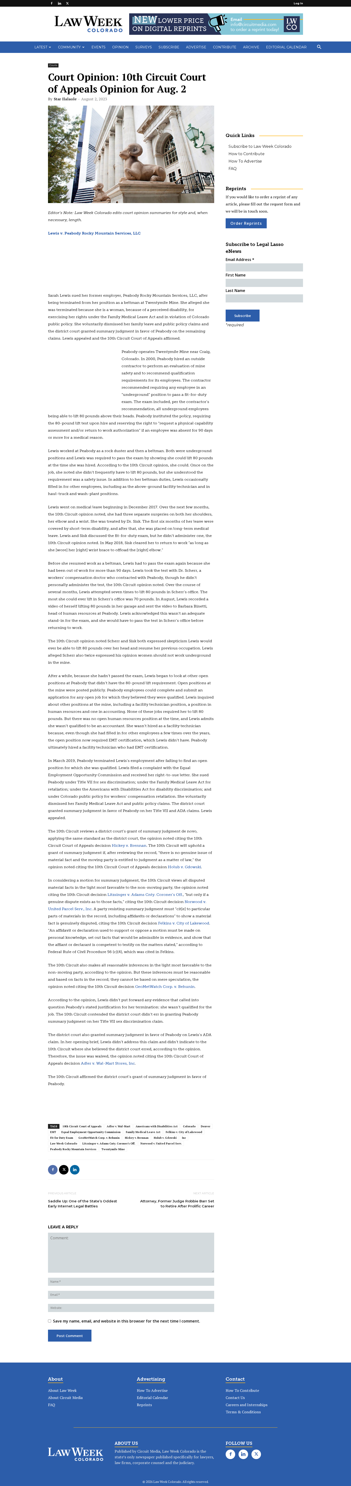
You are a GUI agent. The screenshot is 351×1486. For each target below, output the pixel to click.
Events (98, 47)
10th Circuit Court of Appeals (82, 1126)
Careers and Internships (246, 1404)
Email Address (240, 259)
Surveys (143, 47)
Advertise (196, 47)
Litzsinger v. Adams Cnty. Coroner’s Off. (108, 1143)
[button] (319, 47)
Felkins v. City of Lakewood (184, 1132)
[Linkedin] (59, 3)
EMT (53, 1132)
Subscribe (169, 47)
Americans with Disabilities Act (157, 1126)
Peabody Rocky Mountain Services (73, 1149)
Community (69, 47)
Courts (53, 65)
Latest (40, 47)
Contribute (224, 47)
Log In (298, 3)
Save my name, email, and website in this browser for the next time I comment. (126, 1321)
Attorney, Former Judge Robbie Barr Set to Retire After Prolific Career (177, 1203)
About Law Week (62, 1390)
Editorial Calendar (286, 47)
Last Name (235, 290)
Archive (251, 47)
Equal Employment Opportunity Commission (91, 1132)
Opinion (120, 47)
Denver (205, 1126)
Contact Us (235, 1397)
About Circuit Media (65, 1397)
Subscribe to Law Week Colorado (260, 146)
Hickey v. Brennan (137, 1137)
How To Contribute (242, 1390)
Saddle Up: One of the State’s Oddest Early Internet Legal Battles (82, 1203)
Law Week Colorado (63, 1143)
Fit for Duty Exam (61, 1137)
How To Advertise (245, 161)
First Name (236, 275)
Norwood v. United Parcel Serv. (161, 1143)
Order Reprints (246, 223)
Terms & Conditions (243, 1412)
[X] (67, 3)
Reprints (144, 1404)
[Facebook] (51, 3)
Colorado (189, 1126)
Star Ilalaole (65, 99)
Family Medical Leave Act (143, 1132)
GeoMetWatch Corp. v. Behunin (99, 1137)
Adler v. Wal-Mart (118, 1126)
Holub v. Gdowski (165, 1137)
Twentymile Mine (113, 1149)
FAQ (233, 168)
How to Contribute (247, 154)
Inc (184, 1137)
